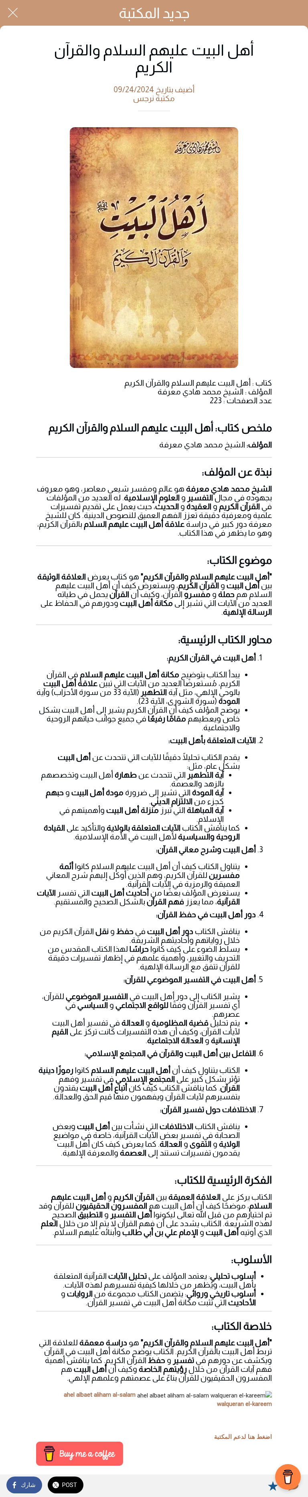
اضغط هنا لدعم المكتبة (243, 1436)
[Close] (13, 13)
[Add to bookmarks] (272, 1485)
